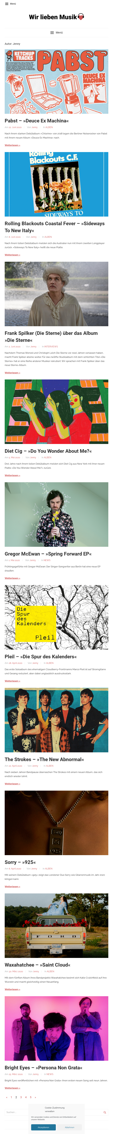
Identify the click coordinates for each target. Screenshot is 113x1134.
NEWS (47, 560)
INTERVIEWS (51, 346)
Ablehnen (69, 1127)
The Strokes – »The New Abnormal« (44, 759)
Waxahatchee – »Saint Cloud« (37, 965)
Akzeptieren (43, 1127)
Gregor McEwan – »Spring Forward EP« (48, 554)
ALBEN (49, 127)
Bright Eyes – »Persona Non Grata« (43, 1068)
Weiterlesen (11, 145)
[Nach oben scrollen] (108, 1129)
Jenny (35, 127)
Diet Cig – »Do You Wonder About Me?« (48, 451)
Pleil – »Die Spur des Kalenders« (41, 657)
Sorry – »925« (20, 862)
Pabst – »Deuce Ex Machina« (37, 121)
